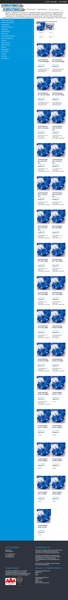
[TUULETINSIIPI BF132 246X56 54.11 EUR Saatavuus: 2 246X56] (58, 416)
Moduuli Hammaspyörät (7, 22)
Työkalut (3, 54)
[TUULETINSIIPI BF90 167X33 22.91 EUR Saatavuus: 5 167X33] (44, 516)
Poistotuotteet (5, 58)
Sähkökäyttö (4, 29)
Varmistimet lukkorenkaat (8, 36)
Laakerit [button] (8, 13)
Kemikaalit (4, 56)
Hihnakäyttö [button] (15, 13)
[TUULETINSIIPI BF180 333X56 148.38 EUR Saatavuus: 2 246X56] (58, 449)
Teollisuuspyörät (5, 42)
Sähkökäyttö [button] (36, 14)
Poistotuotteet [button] (60, 18)
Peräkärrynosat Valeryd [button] (37, 13)
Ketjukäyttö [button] (24, 13)
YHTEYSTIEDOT (31, 9)
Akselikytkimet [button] (10, 14)
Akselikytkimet (5, 24)
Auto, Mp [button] (17, 18)
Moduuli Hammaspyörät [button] (54, 13)
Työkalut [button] (43, 18)
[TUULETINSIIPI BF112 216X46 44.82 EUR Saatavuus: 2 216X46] (44, 416)
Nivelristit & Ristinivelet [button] (33, 16)
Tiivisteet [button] (46, 16)
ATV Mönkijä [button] (36, 18)
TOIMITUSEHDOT (42, 9)
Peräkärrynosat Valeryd (7, 20)
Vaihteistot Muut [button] (47, 14)
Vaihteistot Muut (5, 31)
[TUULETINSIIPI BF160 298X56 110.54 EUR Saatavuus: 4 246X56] (44, 449)
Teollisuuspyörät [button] (56, 16)
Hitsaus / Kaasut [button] (8, 18)
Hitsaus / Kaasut (5, 45)
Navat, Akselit (4, 33)
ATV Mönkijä (4, 51)
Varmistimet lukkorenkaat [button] (15, 16)
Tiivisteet (3, 40)
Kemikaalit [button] (51, 18)
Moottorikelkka (5, 49)
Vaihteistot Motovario (7, 27)
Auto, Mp (3, 47)
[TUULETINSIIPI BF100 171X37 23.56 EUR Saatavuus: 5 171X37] (58, 383)
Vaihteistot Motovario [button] (24, 14)
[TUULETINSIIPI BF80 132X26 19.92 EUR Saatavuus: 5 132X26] (58, 482)
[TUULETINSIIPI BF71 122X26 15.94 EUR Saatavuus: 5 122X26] (44, 482)
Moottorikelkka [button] (26, 18)
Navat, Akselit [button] (58, 14)
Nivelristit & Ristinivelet (7, 38)
